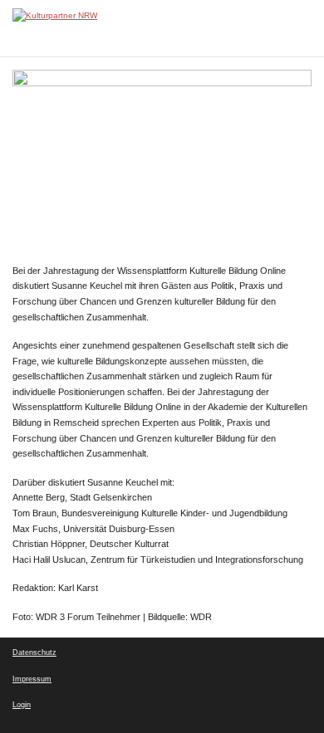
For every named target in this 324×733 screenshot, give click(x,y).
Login (21, 705)
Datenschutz (34, 652)
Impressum (32, 679)
